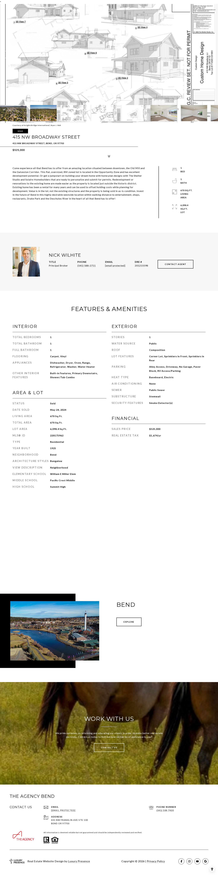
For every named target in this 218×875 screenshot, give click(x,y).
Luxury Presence (79, 861)
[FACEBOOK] (181, 861)
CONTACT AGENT (175, 264)
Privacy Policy (156, 861)
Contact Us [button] (109, 747)
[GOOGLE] (205, 861)
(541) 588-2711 (86, 265)
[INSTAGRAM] (189, 861)
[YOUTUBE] (197, 861)
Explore (129, 622)
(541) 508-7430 (165, 810)
